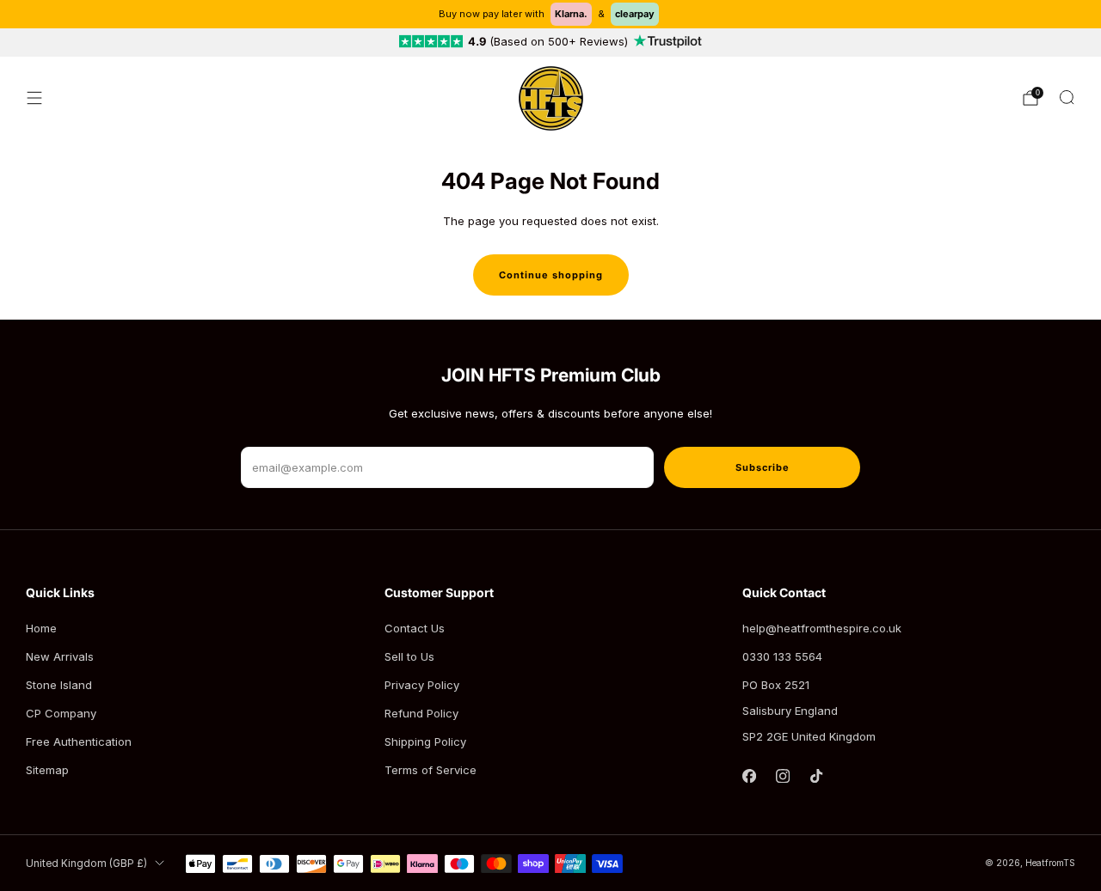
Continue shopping (551, 275)
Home (41, 628)
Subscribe (762, 467)
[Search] (1066, 97)
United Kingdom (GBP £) (86, 863)
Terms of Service (430, 770)
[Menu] (34, 98)
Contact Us (414, 628)
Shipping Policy (425, 741)
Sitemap (47, 770)
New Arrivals (60, 656)
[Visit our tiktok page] (816, 776)
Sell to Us (409, 656)
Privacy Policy (421, 685)
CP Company (61, 713)
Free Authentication (79, 741)
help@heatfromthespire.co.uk (821, 628)
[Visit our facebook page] (749, 776)
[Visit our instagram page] (783, 776)
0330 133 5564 (782, 656)
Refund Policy (421, 713)
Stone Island (59, 685)
